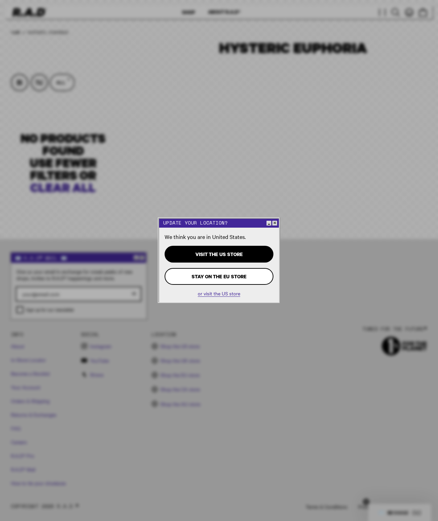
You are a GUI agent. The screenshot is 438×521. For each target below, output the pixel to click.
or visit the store (219, 293)
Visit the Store (219, 254)
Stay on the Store (219, 276)
